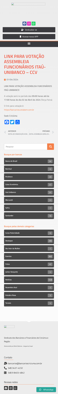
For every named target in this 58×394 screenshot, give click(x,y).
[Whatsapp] (33, 24)
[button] (29, 43)
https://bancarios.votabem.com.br (19, 109)
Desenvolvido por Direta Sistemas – (13, 346)
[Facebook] (24, 24)
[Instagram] (29, 24)
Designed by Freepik (28, 346)
